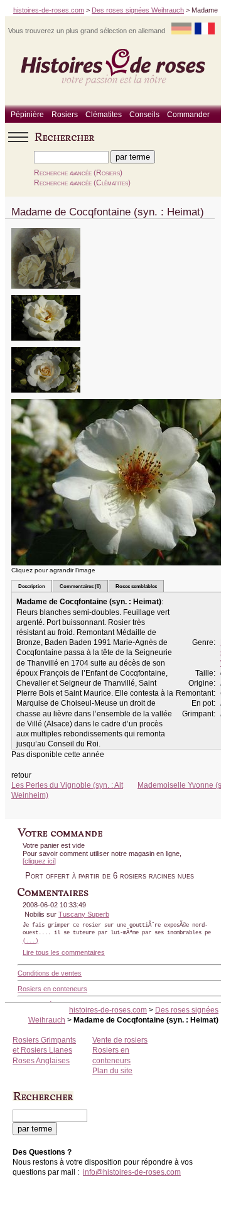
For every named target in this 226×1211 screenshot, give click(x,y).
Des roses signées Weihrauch (138, 10)
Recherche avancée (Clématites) (82, 182)
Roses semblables (136, 586)
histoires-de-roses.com (48, 10)
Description (31, 586)
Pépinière (27, 114)
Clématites (103, 114)
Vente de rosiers (120, 1040)
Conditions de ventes (50, 973)
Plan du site (112, 1070)
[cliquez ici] (39, 861)
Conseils (144, 114)
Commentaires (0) (80, 586)
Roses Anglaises (41, 1060)
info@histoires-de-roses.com (132, 1172)
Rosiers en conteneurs (52, 988)
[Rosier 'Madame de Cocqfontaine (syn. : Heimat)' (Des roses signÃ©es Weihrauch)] (45, 292)
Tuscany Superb (83, 914)
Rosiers (64, 114)
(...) (30, 941)
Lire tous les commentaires (64, 952)
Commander (188, 114)
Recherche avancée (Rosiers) (78, 172)
